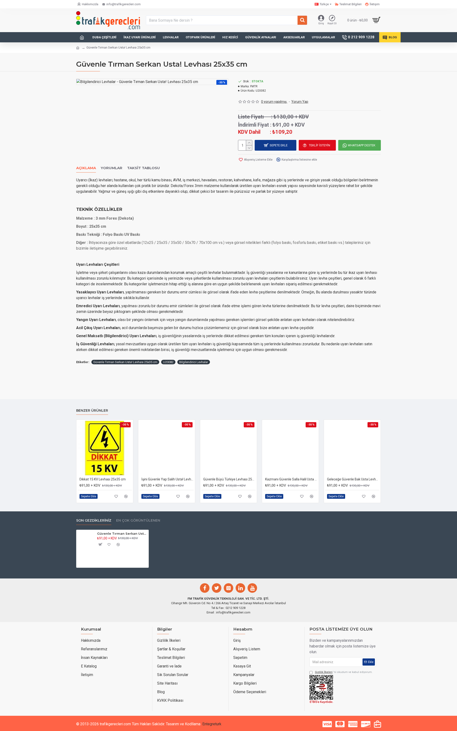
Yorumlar (111, 168)
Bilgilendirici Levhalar (193, 362)
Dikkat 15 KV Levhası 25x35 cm (102, 479)
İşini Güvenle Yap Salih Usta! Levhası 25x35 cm (167, 479)
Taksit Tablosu (143, 168)
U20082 (168, 362)
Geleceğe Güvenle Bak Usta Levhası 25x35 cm (353, 479)
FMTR (254, 86)
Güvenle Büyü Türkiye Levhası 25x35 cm (229, 479)
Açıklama (86, 168)
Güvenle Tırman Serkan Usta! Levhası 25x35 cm (125, 362)
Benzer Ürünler (92, 411)
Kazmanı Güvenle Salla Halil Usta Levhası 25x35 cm (291, 479)
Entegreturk (211, 724)
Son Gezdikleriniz (93, 521)
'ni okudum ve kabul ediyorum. (344, 672)
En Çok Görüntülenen (138, 521)
